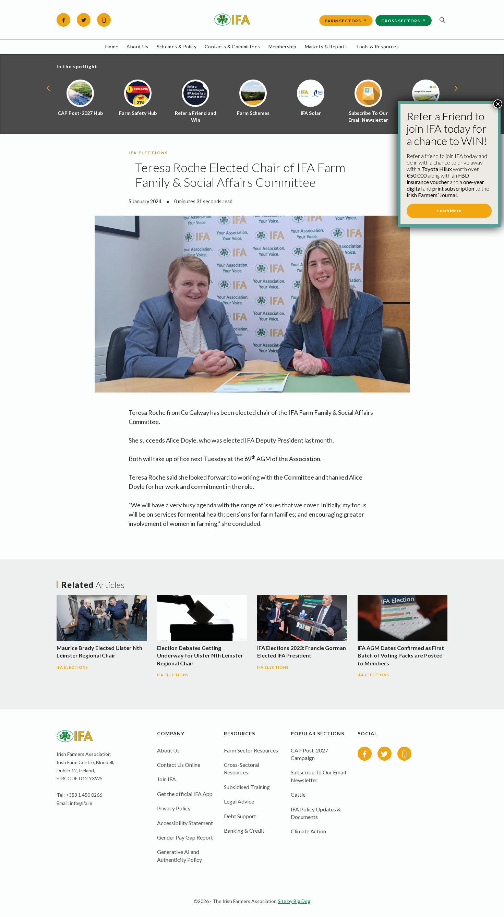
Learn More (449, 210)
